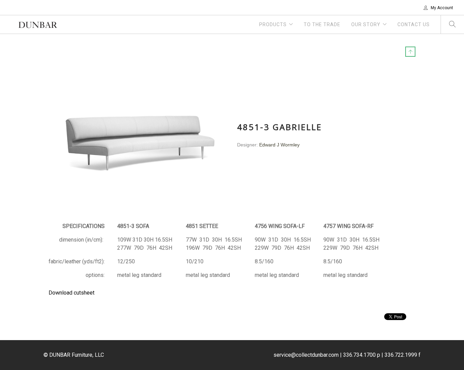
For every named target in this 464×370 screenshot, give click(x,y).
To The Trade (322, 24)
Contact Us (413, 24)
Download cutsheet (71, 292)
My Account (441, 7)
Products (273, 24)
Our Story (365, 24)
